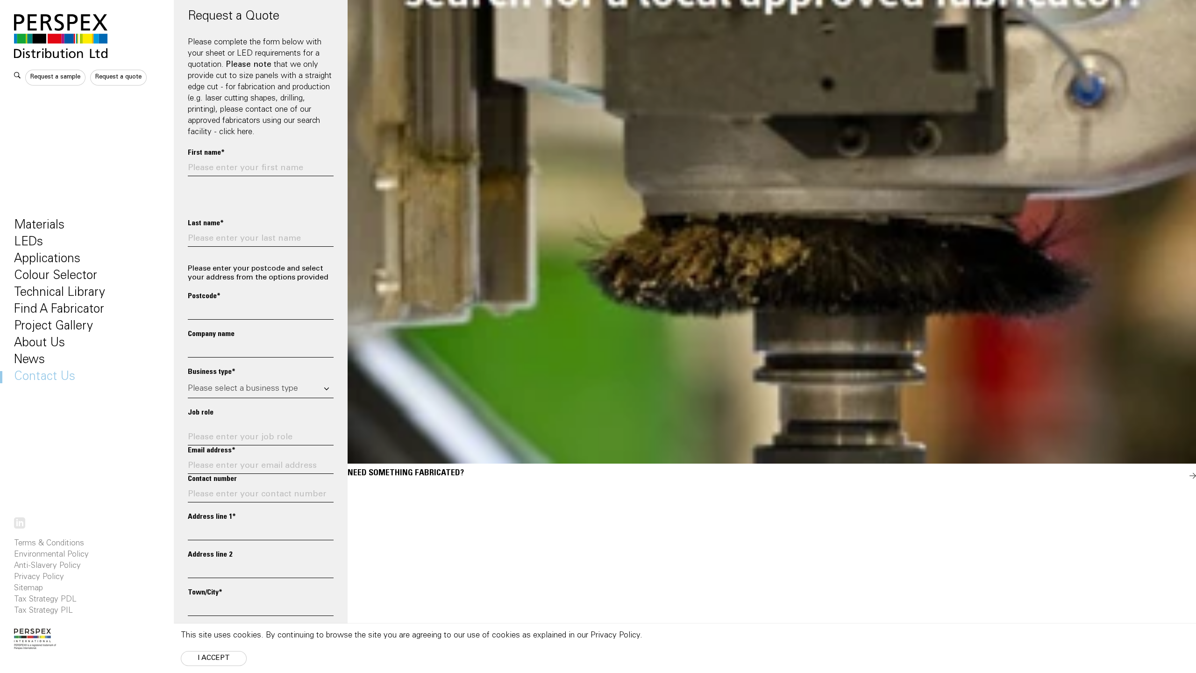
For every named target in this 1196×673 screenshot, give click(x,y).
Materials (39, 226)
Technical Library (59, 293)
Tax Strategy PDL (45, 600)
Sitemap (28, 589)
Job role (201, 412)
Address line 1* (212, 517)
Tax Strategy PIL (43, 611)
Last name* (206, 223)
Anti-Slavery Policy (47, 566)
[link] (19, 523)
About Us (39, 343)
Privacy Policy (39, 577)
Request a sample (55, 77)
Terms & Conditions (49, 544)
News (29, 360)
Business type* (211, 372)
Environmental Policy (51, 555)
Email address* (211, 450)
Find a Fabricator (59, 310)
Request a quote (118, 77)
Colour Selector (55, 276)
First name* (206, 153)
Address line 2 (210, 554)
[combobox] (261, 389)
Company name (211, 334)
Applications (47, 259)
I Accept (214, 658)
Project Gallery (53, 327)
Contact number (212, 479)
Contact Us (44, 377)
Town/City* (205, 592)
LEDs (28, 242)
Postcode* (204, 296)
